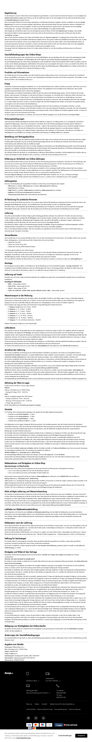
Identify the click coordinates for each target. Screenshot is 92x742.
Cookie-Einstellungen (65, 735)
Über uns (29, 704)
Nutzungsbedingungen (23, 738)
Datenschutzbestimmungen (45, 709)
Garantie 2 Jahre (31, 681)
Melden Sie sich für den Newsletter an (62, 704)
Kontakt (44, 704)
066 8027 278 (61, 697)
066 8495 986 (61, 693)
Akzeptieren (81, 735)
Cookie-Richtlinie (31, 709)
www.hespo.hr (77, 57)
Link (10, 446)
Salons (37, 704)
